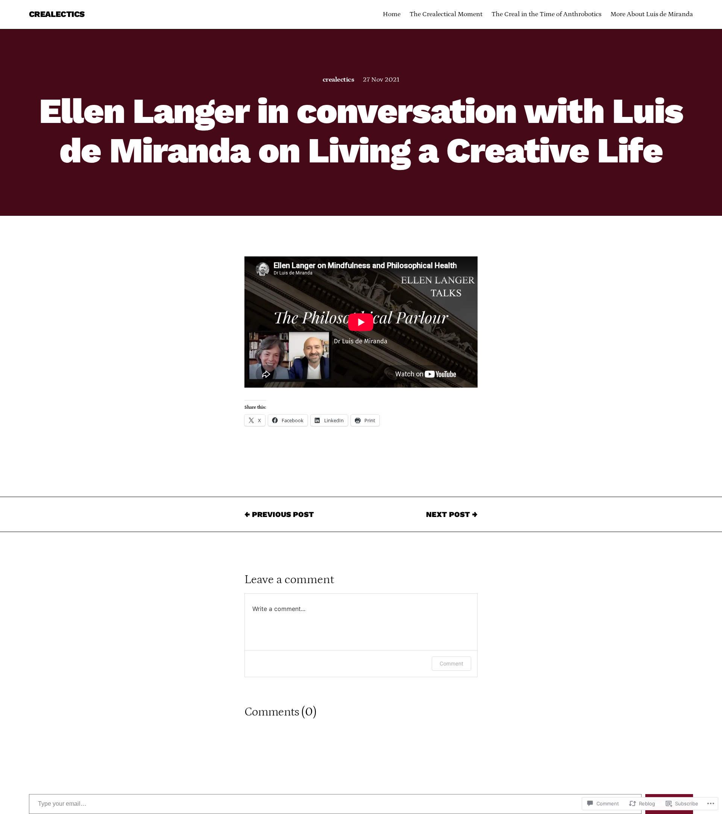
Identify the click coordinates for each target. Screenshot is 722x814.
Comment (451, 663)
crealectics (338, 79)
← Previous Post (279, 514)
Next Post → (452, 514)
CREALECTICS (57, 14)
